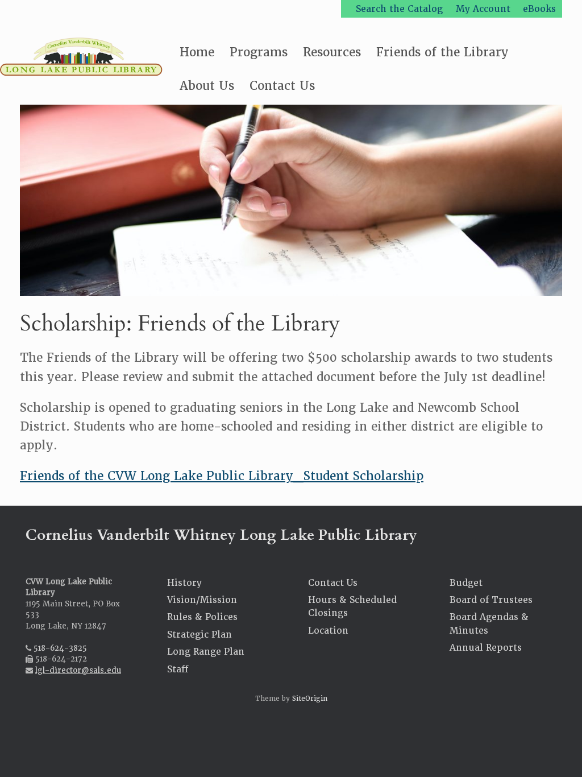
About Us (207, 85)
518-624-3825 (60, 648)
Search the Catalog (399, 9)
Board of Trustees (491, 600)
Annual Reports (486, 648)
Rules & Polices (202, 617)
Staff (177, 669)
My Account (483, 9)
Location (328, 631)
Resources (332, 52)
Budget (466, 583)
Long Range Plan (205, 652)
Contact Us (282, 85)
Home (197, 52)
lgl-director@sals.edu (78, 670)
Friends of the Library (442, 52)
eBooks (539, 9)
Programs (259, 52)
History (184, 583)
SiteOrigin (309, 698)
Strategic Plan (199, 634)
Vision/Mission (202, 600)
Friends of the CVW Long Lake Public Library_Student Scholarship (221, 475)
